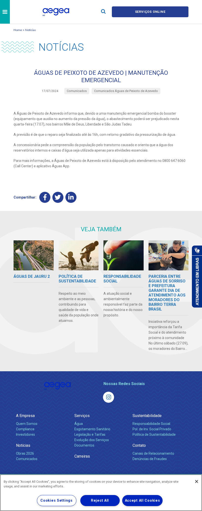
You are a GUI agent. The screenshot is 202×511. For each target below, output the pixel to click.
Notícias (30, 30)
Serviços (82, 415)
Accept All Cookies (142, 500)
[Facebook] (44, 197)
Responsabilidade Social (151, 424)
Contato (139, 445)
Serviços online (150, 12)
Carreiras (82, 456)
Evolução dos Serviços (91, 440)
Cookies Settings (56, 500)
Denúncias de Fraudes (150, 459)
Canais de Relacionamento (153, 453)
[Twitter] (58, 197)
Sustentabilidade (147, 415)
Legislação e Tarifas (89, 434)
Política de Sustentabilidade (154, 434)
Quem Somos (26, 424)
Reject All (100, 500)
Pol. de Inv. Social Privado (152, 429)
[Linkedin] (71, 197)
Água (78, 424)
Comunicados (26, 459)
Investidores (25, 434)
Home (18, 30)
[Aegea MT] (108, 397)
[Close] (196, 481)
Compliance (25, 429)
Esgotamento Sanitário (92, 429)
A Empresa (25, 415)
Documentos (84, 445)
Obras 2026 (25, 453)
